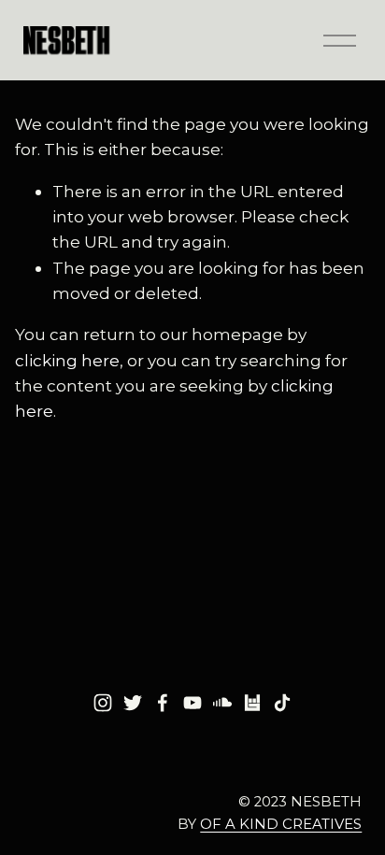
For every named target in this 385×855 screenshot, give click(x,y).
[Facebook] (162, 702)
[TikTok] (282, 702)
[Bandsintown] (252, 702)
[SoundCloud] (222, 702)
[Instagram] (102, 702)
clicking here (67, 360)
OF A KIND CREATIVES (281, 824)
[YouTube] (192, 702)
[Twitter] (132, 702)
